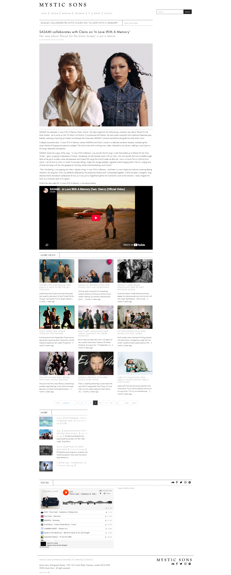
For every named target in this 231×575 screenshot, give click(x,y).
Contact (108, 13)
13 (117, 403)
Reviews (65, 13)
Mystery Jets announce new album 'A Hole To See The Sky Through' (55, 287)
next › (127, 403)
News (53, 13)
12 (111, 403)
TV (89, 13)
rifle (48, 572)
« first (57, 403)
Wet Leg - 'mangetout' (72, 463)
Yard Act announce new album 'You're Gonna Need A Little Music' (133, 379)
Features (79, 13)
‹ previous (66, 403)
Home (44, 13)
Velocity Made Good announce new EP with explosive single (131, 287)
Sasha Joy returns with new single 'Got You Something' (94, 286)
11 (106, 403)
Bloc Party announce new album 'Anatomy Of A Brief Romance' (93, 333)
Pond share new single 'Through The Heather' (52, 332)
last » (134, 403)
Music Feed (133, 23)
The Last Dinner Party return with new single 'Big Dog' (54, 378)
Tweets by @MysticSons (126, 488)
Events (97, 13)
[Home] (62, 4)
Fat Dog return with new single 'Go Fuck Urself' (132, 332)
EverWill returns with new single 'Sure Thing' (93, 378)
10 (100, 403)
